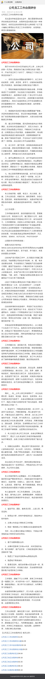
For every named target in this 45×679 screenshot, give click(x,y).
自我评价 (18, 2)
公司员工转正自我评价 (9, 658)
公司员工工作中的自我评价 (11, 645)
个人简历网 (8, 2)
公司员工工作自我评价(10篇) (12, 649)
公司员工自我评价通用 (9, 670)
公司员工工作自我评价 (9, 637)
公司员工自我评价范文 (9, 653)
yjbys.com (26, 676)
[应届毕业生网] (2, 2)
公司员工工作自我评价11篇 (11, 641)
